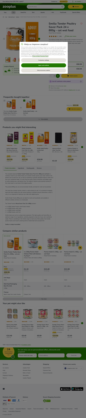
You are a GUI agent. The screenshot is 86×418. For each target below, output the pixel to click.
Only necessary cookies (43, 70)
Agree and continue (43, 65)
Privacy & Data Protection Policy (40, 56)
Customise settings (43, 60)
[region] (43, 58)
